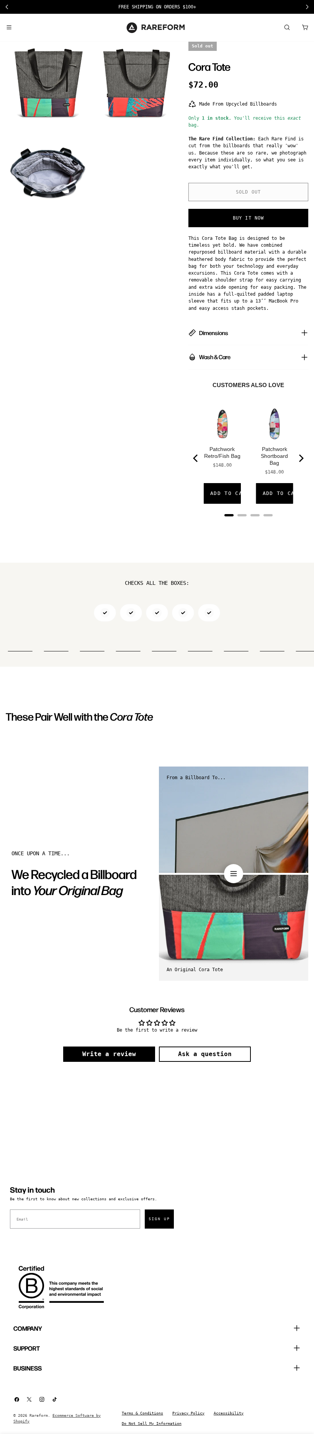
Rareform (38, 1415)
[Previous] (196, 458)
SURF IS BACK (157, 7)
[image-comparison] (233, 873)
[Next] (300, 458)
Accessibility (229, 1413)
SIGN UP (159, 1219)
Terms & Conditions (142, 1413)
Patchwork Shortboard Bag (274, 456)
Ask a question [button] (205, 1054)
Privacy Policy (188, 1413)
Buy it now (248, 218)
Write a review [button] (109, 1054)
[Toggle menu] (8, 27)
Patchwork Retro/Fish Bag (222, 452)
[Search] (286, 27)
